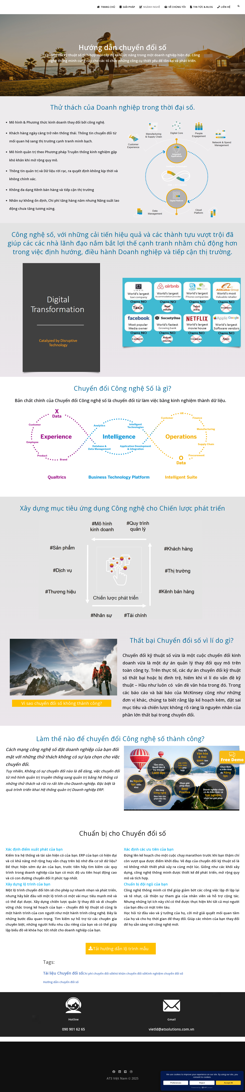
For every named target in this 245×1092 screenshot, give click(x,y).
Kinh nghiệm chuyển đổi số (164, 973)
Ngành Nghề (151, 7)
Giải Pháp (129, 7)
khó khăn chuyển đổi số (129, 973)
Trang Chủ (108, 7)
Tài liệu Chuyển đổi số (63, 973)
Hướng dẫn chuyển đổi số (61, 982)
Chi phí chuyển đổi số (98, 973)
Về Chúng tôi (177, 7)
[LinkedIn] (119, 1072)
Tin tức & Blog (203, 7)
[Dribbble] (131, 1072)
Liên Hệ (225, 7)
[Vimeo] (125, 1072)
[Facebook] (114, 1072)
